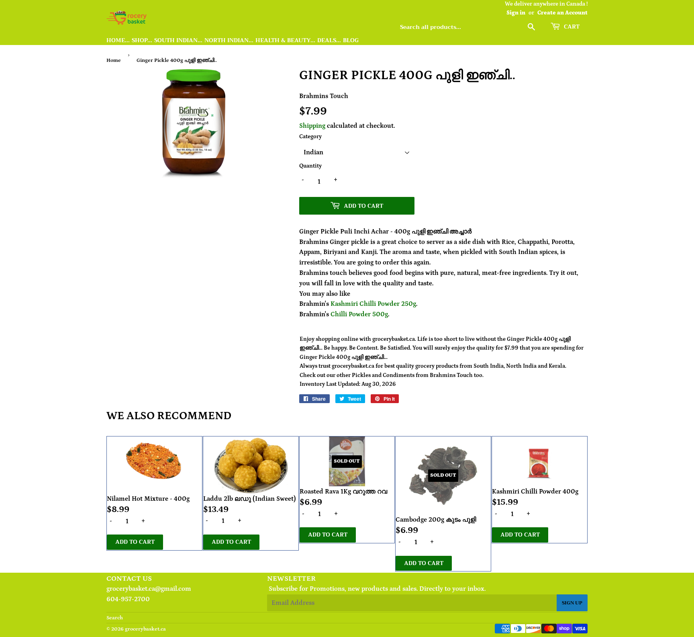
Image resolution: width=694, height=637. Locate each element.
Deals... (329, 40)
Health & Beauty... (285, 40)
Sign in (515, 13)
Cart (571, 26)
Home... (118, 40)
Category (310, 136)
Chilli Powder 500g (359, 314)
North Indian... (228, 40)
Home (113, 60)
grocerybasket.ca (145, 629)
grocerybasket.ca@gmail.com (148, 588)
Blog (351, 40)
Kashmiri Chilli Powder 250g (373, 303)
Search (114, 618)
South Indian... (178, 40)
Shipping (312, 125)
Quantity (310, 166)
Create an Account (562, 13)
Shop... (142, 40)
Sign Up (572, 603)
